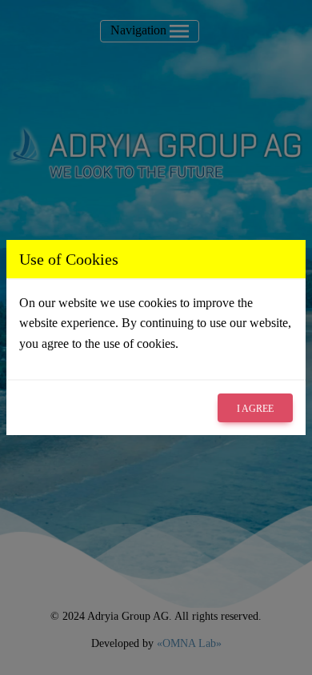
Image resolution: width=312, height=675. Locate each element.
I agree (255, 408)
